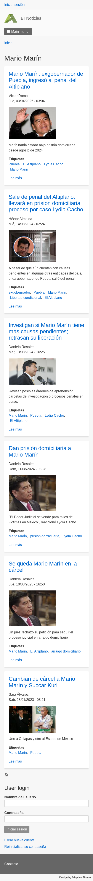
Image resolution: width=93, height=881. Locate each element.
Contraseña (14, 813)
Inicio (8, 43)
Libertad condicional (25, 297)
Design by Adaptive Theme (75, 877)
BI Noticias (31, 18)
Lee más (15, 178)
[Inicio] (12, 18)
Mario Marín (19, 169)
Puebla (14, 164)
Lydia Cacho (53, 164)
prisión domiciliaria (44, 536)
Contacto (11, 864)
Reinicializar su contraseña (25, 846)
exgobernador (19, 292)
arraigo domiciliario (66, 651)
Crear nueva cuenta (19, 840)
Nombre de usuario (20, 797)
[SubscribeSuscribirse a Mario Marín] (6, 774)
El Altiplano (32, 164)
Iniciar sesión (14, 5)
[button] (18, 31)
